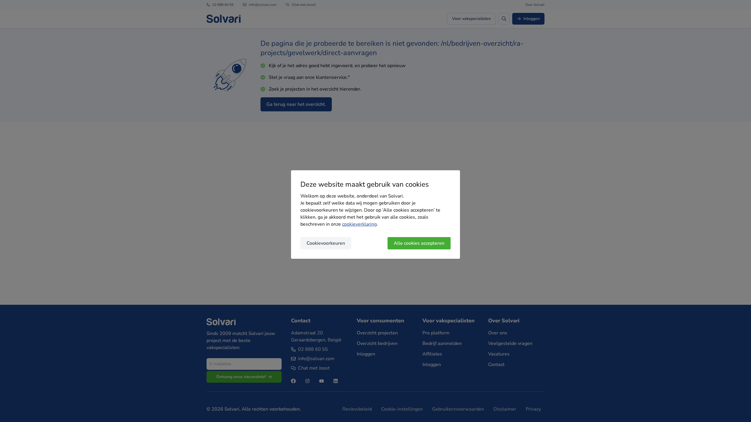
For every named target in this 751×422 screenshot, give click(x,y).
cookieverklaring (359, 224)
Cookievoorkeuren (326, 243)
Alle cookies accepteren (419, 243)
